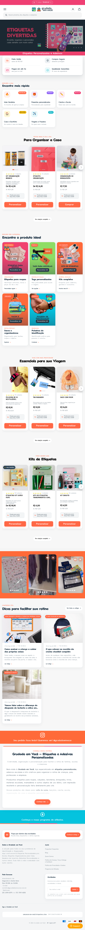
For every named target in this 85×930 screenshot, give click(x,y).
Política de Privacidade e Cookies (56, 865)
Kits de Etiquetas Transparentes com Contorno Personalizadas (41, 496)
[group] (42, 36)
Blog (47, 853)
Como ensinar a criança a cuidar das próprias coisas (20, 650)
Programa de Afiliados (52, 869)
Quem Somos (50, 856)
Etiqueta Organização (38, 177)
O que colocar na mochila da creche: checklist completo (60, 650)
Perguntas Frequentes (52, 849)
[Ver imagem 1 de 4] (13, 169)
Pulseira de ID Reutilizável (12, 398)
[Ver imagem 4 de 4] (17, 169)
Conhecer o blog (73, 835)
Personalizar (15, 204)
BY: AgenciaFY (51, 923)
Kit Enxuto (64, 495)
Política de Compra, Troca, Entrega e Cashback (56, 861)
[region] (42, 36)
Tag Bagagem (38, 397)
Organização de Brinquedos (66, 177)
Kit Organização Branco (13, 177)
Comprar (69, 204)
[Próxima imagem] (25, 159)
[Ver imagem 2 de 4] (42, 169)
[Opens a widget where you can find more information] (75, 926)
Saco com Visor (66, 397)
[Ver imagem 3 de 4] (16, 169)
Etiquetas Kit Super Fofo (14, 496)
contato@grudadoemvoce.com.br (14, 888)
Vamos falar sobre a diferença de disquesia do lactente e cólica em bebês (21, 706)
